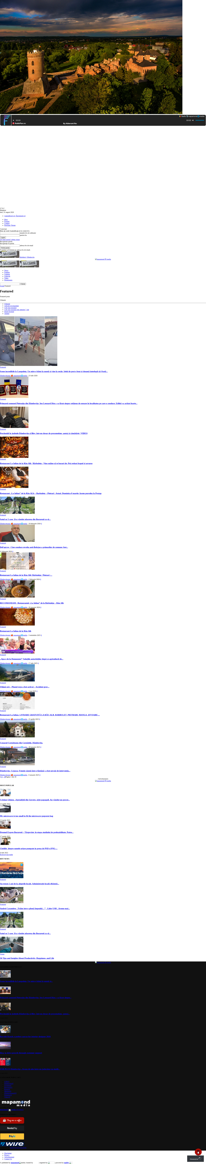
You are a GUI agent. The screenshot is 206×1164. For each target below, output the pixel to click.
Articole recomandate (11, 306)
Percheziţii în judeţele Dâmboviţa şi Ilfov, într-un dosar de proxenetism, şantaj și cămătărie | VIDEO (44, 433)
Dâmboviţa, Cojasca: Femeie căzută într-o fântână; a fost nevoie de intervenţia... (35, 771)
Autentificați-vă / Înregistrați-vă (14, 216)
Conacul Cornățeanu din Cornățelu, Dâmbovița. (21, 743)
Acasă (2, 286)
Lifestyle (7, 276)
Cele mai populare (10, 308)
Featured (3, 367)
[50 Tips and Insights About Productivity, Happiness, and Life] (11, 952)
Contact (7, 223)
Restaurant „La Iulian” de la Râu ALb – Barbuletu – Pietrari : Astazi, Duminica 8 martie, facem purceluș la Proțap (50, 493)
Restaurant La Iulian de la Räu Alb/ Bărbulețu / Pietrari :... (26, 575)
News (6, 270)
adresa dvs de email (26, 245)
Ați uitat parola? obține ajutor (10, 240)
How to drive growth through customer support (21, 1053)
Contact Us (8, 1159)
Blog (6, 219)
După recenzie (9, 312)
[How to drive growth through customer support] (5, 1049)
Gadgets (7, 274)
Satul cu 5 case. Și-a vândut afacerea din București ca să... (25, 519)
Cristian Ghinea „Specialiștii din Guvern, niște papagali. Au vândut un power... (35, 800)
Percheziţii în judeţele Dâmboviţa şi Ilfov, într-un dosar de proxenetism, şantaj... (35, 1014)
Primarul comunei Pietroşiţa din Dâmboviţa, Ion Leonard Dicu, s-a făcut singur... (35, 997)
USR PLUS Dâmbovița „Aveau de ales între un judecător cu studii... (30, 1069)
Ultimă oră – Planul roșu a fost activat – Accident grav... (24, 687)
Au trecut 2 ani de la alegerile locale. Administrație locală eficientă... (29, 884)
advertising (11, 1110)
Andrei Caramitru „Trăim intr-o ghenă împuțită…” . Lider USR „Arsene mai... (35, 908)
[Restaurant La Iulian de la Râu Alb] (17, 625)
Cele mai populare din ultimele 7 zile (16, 310)
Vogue (2, 954)
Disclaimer (8, 1153)
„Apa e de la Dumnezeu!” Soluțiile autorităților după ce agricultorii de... (31, 659)
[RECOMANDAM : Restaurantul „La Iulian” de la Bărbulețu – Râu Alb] (17, 597)
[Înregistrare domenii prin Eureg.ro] (51, 1163)
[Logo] (10, 267)
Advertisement (9, 1157)
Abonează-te (194, 1159)
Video (6, 278)
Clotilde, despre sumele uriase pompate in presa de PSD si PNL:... (29, 848)
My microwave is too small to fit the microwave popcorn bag (26, 816)
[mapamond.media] (12, 1139)
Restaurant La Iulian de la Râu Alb (15, 631)
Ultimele (7, 304)
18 (5, 777)
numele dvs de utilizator (28, 233)
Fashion (7, 272)
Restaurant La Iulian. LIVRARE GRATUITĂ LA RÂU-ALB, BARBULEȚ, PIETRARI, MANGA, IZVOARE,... (50, 715)
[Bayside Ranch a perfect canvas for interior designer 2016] (5, 1032)
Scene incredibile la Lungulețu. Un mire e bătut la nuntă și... (26, 981)
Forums (6, 221)
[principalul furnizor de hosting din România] (35, 1163)
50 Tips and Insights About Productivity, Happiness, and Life (27, 958)
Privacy (6, 1155)
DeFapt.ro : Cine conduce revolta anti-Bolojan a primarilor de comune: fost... (34, 547)
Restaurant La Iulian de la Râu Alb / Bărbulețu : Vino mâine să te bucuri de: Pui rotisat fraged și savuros (46, 463)
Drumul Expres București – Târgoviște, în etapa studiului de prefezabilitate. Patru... (36, 832)
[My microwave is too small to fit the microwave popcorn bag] (5, 812)
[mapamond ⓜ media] (103, 259)
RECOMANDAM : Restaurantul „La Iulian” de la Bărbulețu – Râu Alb (32, 603)
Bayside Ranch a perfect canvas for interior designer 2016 (25, 1036)
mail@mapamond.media (18, 1148)
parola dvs (23, 235)
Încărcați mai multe (6, 855)
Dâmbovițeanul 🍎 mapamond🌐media (13, 376)
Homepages (8, 280)
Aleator (6, 313)
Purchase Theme (10, 225)
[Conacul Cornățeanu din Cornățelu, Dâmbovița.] (17, 737)
